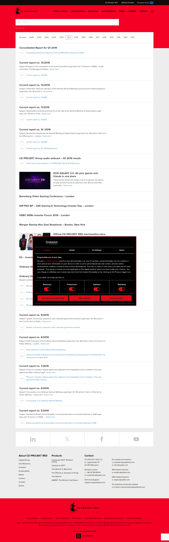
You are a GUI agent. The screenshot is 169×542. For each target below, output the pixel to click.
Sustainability (109, 11)
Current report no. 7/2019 (34, 366)
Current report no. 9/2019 (34, 315)
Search (152, 11)
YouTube (136, 439)
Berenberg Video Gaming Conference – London (46, 196)
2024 (46, 37)
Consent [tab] (47, 250)
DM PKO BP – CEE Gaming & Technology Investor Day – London (56, 206)
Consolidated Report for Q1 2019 (38, 48)
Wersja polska (127, 3)
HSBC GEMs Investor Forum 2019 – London (44, 215)
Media (122, 11)
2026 (31, 37)
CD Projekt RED (111, 3)
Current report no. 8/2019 (34, 337)
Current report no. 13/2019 (34, 63)
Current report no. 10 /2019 (35, 129)
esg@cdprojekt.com (121, 480)
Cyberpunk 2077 (58, 465)
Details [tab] (72, 250)
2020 (76, 37)
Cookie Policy (46, 518)
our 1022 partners (51, 261)
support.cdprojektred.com (94, 482)
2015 (111, 37)
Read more (54, 69)
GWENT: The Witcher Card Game (65, 480)
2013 (125, 37)
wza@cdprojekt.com (121, 472)
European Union (143, 3)
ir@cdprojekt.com (120, 465)
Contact (143, 11)
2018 (90, 37)
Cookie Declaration (134, 518)
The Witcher (56, 476)
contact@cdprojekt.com (96, 475)
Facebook (102, 439)
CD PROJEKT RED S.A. (93, 459)
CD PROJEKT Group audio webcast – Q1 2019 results (50, 158)
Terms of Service (62, 518)
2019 (83, 37)
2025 (39, 37)
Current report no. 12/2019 (34, 85)
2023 (54, 37)
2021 (69, 37)
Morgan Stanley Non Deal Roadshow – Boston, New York (52, 225)
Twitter (67, 439)
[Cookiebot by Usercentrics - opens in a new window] (47, 242)
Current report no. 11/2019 (34, 107)
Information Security (93, 518)
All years (22, 37)
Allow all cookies (116, 298)
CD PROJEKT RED (27, 11)
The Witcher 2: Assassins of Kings (65, 473)
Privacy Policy (32, 518)
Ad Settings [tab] (97, 250)
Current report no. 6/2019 (34, 388)
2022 (61, 37)
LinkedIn (33, 439)
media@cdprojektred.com (124, 462)
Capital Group (60, 11)
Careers (132, 11)
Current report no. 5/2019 (34, 410)
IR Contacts (76, 518)
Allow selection (84, 298)
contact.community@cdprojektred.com (129, 487)
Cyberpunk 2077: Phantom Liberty (62, 461)
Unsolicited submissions (113, 518)
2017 (97, 37)
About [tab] (121, 250)
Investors (93, 11)
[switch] (72, 289)
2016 (104, 37)
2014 (118, 37)
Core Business (78, 11)
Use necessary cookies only (53, 298)
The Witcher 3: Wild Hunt (62, 469)
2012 (132, 37)
